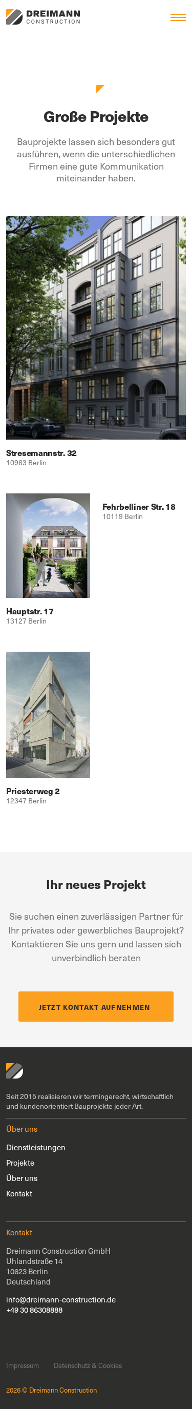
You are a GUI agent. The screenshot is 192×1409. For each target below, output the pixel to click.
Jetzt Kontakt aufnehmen (95, 1007)
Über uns (21, 1178)
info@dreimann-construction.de (61, 1299)
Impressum (22, 1365)
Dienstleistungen (36, 1147)
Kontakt (19, 1193)
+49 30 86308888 (34, 1309)
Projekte (20, 1162)
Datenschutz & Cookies (88, 1365)
